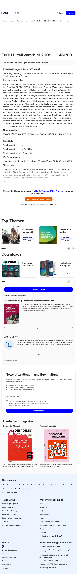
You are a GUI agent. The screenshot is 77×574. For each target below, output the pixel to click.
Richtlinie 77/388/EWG (17, 87)
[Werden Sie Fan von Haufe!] (3, 546)
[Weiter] (73, 248)
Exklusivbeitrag (27, 238)
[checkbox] (7, 401)
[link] (5, 21)
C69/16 (68, 161)
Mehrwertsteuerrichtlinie (23, 169)
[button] (70, 13)
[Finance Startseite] (7, 12)
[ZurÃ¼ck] (68, 248)
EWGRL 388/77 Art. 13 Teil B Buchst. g (21, 134)
